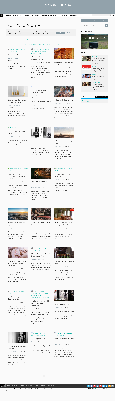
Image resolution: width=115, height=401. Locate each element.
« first (27, 376)
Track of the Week (37, 228)
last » (55, 376)
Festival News (36, 62)
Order (47, 31)
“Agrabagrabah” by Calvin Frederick (63, 175)
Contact (14, 386)
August (42, 40)
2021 (28, 42)
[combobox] (101, 15)
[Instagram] (97, 386)
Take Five (34, 141)
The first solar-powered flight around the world (16, 223)
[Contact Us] (112, 386)
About (8, 386)
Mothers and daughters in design (17, 132)
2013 (57, 42)
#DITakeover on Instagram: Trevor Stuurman (64, 339)
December (64, 40)
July (39, 40)
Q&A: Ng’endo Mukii (38, 338)
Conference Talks (49, 15)
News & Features (32, 15)
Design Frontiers (13, 58)
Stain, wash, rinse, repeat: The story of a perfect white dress (17, 263)
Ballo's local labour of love (63, 100)
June (36, 40)
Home (1, 15)
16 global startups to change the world (38, 91)
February (22, 40)
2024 (17, 42)
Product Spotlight (14, 105)
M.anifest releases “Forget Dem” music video (40, 255)
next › (50, 376)
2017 (43, 42)
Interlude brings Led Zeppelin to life (15, 298)
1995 (57, 44)
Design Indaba (98, 388)
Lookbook (57, 68)
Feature (20, 31)
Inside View (12, 182)
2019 (35, 42)
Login (37, 386)
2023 (21, 42)
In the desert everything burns (63, 142)
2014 (53, 42)
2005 (35, 44)
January (17, 40)
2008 (25, 44)
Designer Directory (69, 15)
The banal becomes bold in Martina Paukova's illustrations (40, 303)
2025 (14, 42)
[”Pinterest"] (103, 20)
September (47, 40)
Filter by (9, 31)
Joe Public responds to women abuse (39, 182)
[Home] (57, 6)
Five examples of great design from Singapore (98, 69)
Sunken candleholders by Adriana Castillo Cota (17, 101)
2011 (64, 42)
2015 (50, 42)
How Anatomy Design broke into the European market (16, 176)
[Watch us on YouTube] (100, 386)
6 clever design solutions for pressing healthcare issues (98, 60)
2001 (50, 44)
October (53, 40)
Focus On (11, 136)
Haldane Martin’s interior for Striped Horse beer (63, 223)
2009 (71, 42)
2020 (32, 42)
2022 (25, 42)
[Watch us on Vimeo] (103, 386)
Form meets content (61, 304)
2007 (28, 44)
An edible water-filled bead (17, 55)
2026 (10, 42)
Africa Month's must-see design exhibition (40, 58)
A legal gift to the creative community (17, 347)
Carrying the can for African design (64, 262)
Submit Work (30, 386)
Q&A (32, 308)
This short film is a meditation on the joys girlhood (98, 86)
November (58, 40)
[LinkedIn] (106, 386)
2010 (68, 42)
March (26, 40)
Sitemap (43, 386)
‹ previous (32, 376)
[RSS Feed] (109, 386)
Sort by (37, 31)
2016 (46, 42)
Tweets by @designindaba (89, 101)
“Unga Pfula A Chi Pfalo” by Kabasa (40, 223)
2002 (46, 44)
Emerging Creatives (13, 15)
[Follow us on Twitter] (85, 20)
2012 (60, 42)
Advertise (21, 386)
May (33, 40)
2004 (39, 44)
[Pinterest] (94, 386)
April (30, 40)
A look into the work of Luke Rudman (98, 77)
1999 (53, 44)
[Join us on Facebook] (94, 20)
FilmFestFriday (59, 179)
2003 (43, 44)
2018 (39, 42)
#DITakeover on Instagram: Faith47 (64, 63)
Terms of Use (50, 386)
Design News (35, 187)
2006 (32, 44)
